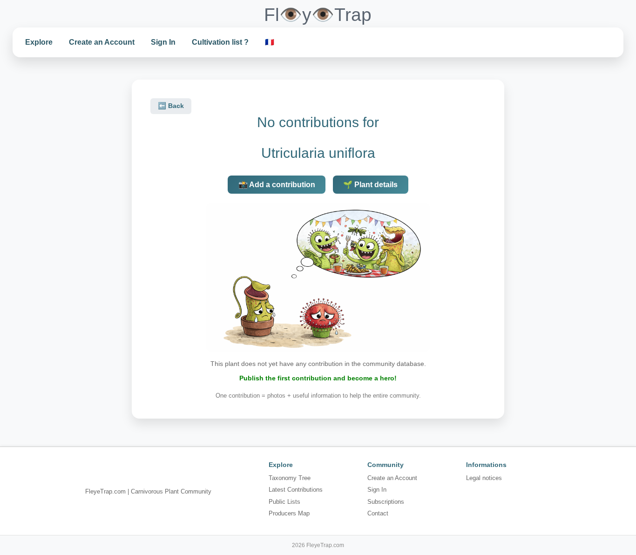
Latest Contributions (296, 489)
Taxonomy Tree (290, 477)
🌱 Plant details (370, 185)
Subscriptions (385, 501)
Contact (377, 513)
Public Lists (284, 501)
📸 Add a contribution (276, 185)
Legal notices (484, 477)
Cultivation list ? (220, 42)
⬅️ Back (171, 105)
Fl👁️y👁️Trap (318, 15)
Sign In (163, 42)
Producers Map (289, 513)
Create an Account (102, 42)
